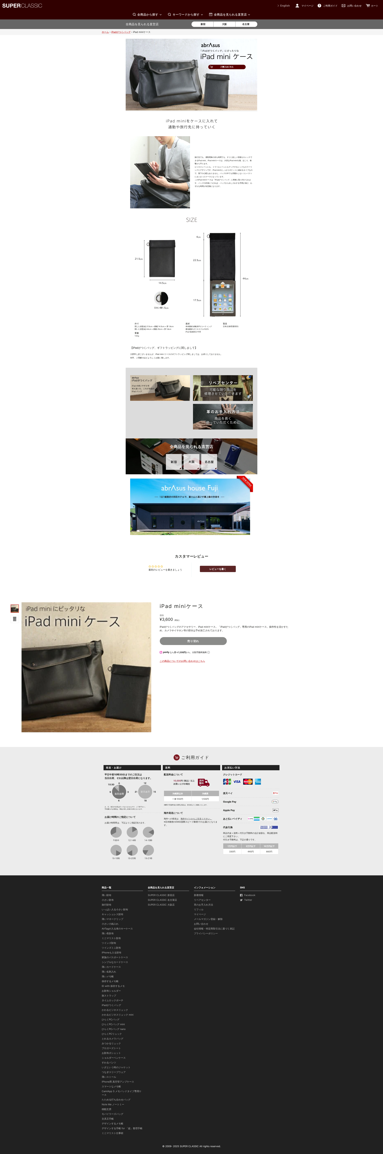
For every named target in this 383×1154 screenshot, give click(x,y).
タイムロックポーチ (112, 1000)
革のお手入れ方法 (203, 904)
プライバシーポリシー (206, 933)
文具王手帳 (108, 1118)
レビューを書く (217, 568)
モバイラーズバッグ (112, 1113)
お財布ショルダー (111, 990)
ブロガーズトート (111, 1048)
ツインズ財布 (109, 942)
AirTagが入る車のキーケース (117, 928)
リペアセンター (202, 899)
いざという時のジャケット (116, 1067)
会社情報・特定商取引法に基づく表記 (214, 928)
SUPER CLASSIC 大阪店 (161, 904)
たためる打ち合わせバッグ (116, 1099)
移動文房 (106, 1109)
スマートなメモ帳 (111, 1086)
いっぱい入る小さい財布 (115, 909)
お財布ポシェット (111, 1052)
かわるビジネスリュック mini (117, 1014)
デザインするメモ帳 (112, 1123)
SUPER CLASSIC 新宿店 (161, 895)
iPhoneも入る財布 (111, 952)
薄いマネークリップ (112, 919)
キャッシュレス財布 (112, 914)
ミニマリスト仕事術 (112, 1133)
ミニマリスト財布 (111, 938)
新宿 (203, 24)
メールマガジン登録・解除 (208, 919)
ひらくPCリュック (112, 1033)
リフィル (198, 909)
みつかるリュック (111, 1043)
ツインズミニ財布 (111, 947)
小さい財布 (108, 899)
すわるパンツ (109, 1062)
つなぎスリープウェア (114, 1072)
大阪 (224, 24)
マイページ (200, 914)
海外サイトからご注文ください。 (196, 818)
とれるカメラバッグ (112, 1038)
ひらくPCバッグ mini (113, 1024)
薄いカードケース (111, 966)
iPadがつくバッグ (121, 31)
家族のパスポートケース (115, 957)
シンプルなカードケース (115, 962)
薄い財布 (106, 895)
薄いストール (109, 1076)
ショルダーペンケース (114, 1057)
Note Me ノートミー (113, 1104)
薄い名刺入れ (109, 971)
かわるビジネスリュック (115, 1009)
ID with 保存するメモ (113, 985)
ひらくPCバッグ (110, 1019)
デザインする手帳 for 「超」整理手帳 (122, 1128)
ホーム (105, 31)
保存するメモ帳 (110, 981)
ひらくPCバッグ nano (114, 1029)
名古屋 (245, 24)
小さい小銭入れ (110, 923)
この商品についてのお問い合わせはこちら (182, 661)
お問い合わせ (201, 923)
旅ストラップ (109, 995)
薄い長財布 (108, 933)
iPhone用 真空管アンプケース (118, 1081)
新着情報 (198, 895)
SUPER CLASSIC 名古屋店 (162, 899)
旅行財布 (106, 904)
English (285, 5)
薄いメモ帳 (108, 976)
